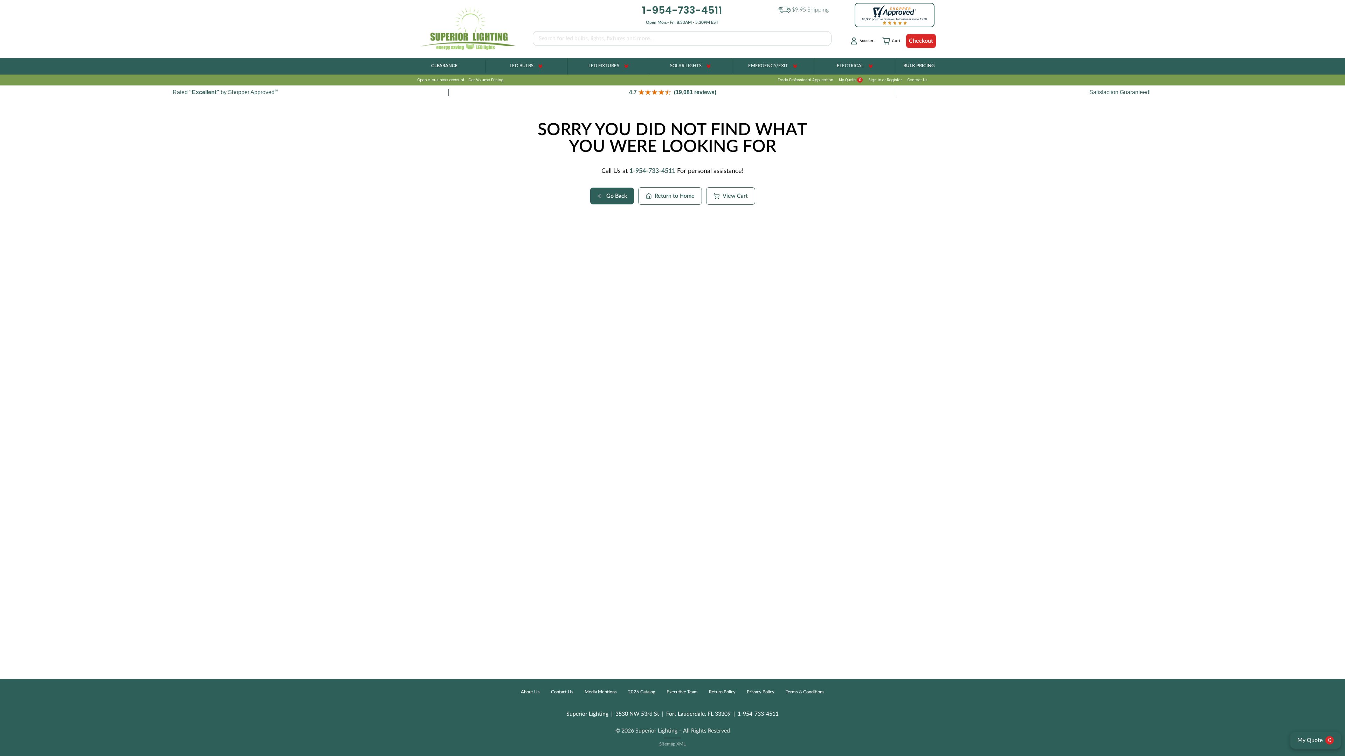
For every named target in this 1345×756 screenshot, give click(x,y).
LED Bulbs (521, 66)
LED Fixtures (603, 66)
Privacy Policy (760, 692)
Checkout (921, 41)
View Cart (735, 196)
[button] (672, 92)
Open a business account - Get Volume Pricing (461, 80)
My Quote (850, 80)
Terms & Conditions (805, 692)
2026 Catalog (641, 692)
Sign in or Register (885, 80)
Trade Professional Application (805, 80)
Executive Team (682, 692)
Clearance (444, 66)
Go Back (616, 196)
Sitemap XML (672, 744)
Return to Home (675, 196)
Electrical (850, 66)
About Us (530, 692)
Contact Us (917, 80)
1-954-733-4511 (652, 171)
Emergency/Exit (768, 66)
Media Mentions (601, 692)
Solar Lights (686, 66)
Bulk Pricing (918, 66)
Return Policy (722, 692)
